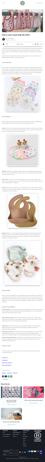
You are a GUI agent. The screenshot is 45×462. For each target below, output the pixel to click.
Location (11, 449)
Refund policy (8, 458)
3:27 (41, 44)
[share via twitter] (6, 376)
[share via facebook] (3, 376)
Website (4, 373)
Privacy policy (12, 458)
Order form (5, 357)
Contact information (26, 458)
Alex (7, 38)
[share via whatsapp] (9, 376)
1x (32, 44)
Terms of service (17, 458)
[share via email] (11, 376)
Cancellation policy (32, 458)
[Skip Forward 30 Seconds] (38, 44)
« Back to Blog (5, 379)
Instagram (9, 373)
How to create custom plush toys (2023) (33, 400)
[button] (3, 3)
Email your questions (7, 362)
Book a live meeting (6, 365)
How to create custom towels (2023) (11, 422)
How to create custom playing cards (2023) (11, 401)
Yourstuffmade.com (23, 457)
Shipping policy (21, 458)
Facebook (15, 373)
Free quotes (5, 360)
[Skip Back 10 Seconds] (35, 44)
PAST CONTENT (11, 38)
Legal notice (37, 458)
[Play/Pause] (4, 44)
